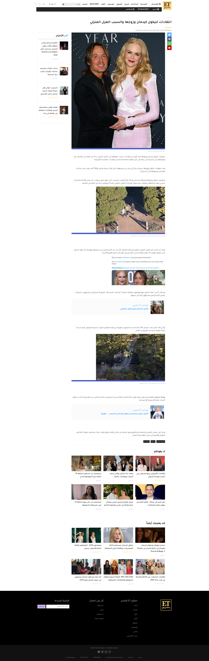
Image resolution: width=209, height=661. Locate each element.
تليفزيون (98, 481)
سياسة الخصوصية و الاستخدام (114, 657)
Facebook (36, 4)
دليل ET (51, 4)
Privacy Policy (97, 657)
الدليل (155, 9)
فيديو (127, 4)
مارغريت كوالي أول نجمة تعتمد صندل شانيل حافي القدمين (49, 91)
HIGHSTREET (94, 4)
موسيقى (110, 4)
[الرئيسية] (167, 5)
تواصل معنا (99, 619)
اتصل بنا (130, 657)
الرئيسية (143, 4)
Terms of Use (84, 657)
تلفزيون (119, 4)
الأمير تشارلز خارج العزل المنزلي (134, 309)
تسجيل (41, 607)
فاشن (135, 632)
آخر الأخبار (134, 4)
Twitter (44, 4)
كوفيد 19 (146, 441)
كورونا (153, 441)
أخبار (135, 606)
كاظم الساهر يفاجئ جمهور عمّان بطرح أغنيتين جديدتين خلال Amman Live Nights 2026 (49, 49)
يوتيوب (99, 651)
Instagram (40, 4)
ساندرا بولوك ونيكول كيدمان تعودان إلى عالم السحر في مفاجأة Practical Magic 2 (151, 548)
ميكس (84, 4)
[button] (169, 35)
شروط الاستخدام (70, 657)
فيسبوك (100, 606)
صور (135, 614)
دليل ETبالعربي (132, 636)
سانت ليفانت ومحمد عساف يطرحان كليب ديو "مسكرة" (49, 72)
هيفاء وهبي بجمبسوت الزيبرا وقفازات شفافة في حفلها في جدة (48, 110)
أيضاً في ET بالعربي (140, 306)
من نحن (139, 657)
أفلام (103, 4)
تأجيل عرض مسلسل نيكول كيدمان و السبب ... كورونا (124, 414)
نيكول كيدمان (160, 441)
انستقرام (100, 614)
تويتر (101, 610)
